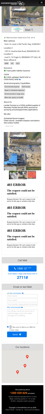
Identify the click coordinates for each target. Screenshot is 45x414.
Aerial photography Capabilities (17, 83)
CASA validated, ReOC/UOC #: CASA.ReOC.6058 (17, 78)
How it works (10, 410)
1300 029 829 (18, 393)
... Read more (8, 126)
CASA (6, 74)
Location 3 (8, 54)
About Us (8, 102)
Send (15, 334)
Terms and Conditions (32, 410)
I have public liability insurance (18, 71)
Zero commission (16, 293)
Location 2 (8, 48)
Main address (9, 41)
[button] (25, 366)
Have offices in (10, 60)
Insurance (8, 68)
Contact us (19, 410)
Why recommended (14, 307)
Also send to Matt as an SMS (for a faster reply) (22, 328)
